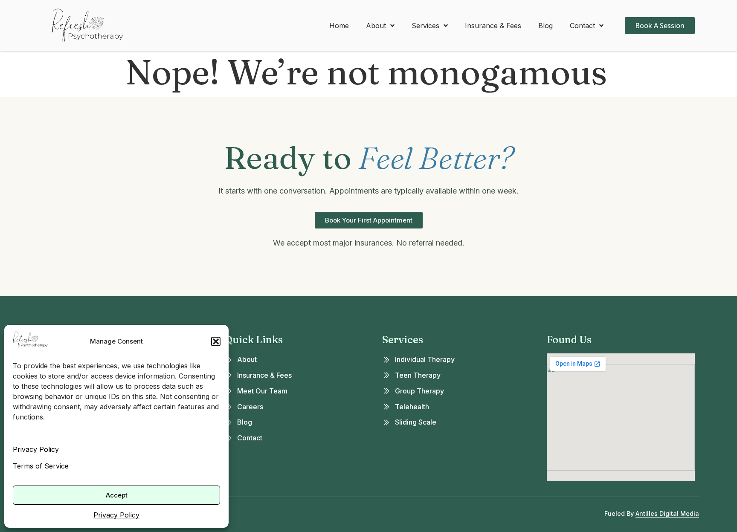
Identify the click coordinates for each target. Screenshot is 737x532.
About (376, 25)
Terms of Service (41, 466)
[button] (216, 341)
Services (425, 25)
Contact (582, 25)
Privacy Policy (36, 449)
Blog (545, 25)
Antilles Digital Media (667, 513)
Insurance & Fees (493, 25)
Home (339, 25)
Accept (117, 495)
